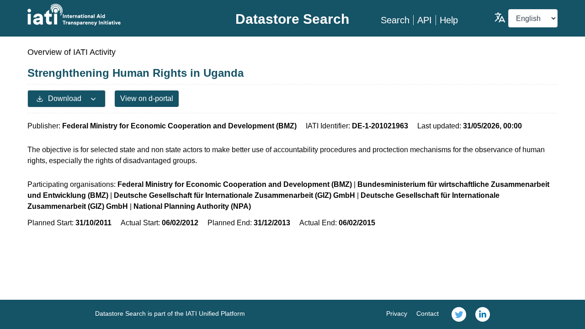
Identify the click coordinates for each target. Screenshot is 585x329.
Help (449, 20)
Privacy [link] (396, 313)
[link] (459, 314)
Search (395, 20)
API (424, 20)
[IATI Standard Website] (115, 15)
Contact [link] (427, 313)
